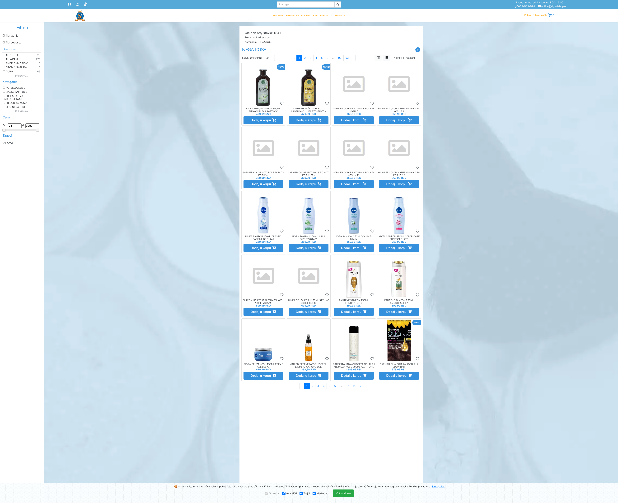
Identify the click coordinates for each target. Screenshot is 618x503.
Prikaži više (21, 76)
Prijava (528, 15)
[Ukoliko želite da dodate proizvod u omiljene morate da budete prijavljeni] (281, 103)
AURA (9, 71)
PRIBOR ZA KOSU (16, 103)
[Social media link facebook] (69, 4)
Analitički (291, 493)
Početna (278, 15)
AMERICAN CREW (16, 63)
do (23, 125)
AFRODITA (12, 55)
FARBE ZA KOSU (15, 88)
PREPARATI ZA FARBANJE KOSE (13, 97)
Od (4, 125)
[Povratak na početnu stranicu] (80, 15)
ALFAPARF (12, 59)
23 (38, 55)
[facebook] (70, 4)
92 (340, 58)
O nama (305, 15)
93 (347, 58)
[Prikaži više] (417, 49)
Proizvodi (292, 15)
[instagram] (78, 4)
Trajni (307, 493)
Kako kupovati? (322, 15)
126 (38, 59)
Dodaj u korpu (261, 120)
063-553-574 (526, 6)
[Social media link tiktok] (85, 4)
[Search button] (337, 4)
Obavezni (274, 493)
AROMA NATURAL (16, 67)
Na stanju (12, 35)
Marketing (322, 493)
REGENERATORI (15, 107)
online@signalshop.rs (553, 6)
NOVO (9, 143)
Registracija (540, 15)
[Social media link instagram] (77, 4)
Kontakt (340, 15)
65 (38, 71)
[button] (551, 15)
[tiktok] (85, 4)
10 (38, 67)
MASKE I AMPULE (16, 92)
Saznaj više (438, 486)
